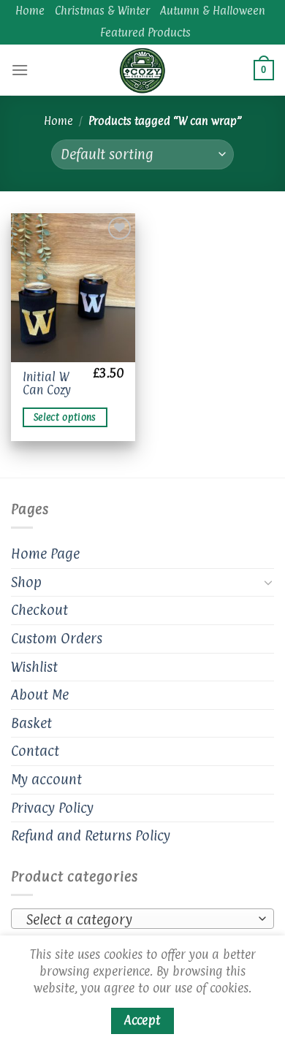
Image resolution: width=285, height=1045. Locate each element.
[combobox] (142, 918)
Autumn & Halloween (212, 11)
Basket (31, 723)
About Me (40, 694)
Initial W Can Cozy (47, 384)
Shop (26, 582)
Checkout (39, 610)
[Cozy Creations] (142, 70)
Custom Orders (56, 638)
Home (30, 11)
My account (46, 779)
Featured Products (145, 32)
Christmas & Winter (102, 11)
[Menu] (19, 70)
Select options (65, 417)
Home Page (45, 554)
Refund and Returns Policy (90, 835)
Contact (35, 751)
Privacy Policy (52, 808)
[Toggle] (268, 582)
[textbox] (138, 919)
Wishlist (34, 667)
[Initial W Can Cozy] (73, 287)
